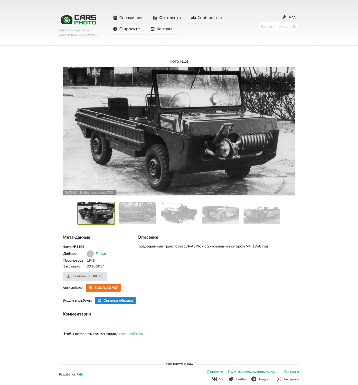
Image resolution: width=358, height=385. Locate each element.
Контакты (166, 29)
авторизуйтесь (130, 334)
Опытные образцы (118, 300)
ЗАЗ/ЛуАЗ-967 (106, 288)
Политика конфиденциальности (253, 371)
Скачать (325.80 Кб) (87, 276)
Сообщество (210, 18)
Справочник (130, 18)
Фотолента (170, 18)
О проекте (129, 29)
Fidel (80, 374)
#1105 (184, 61)
